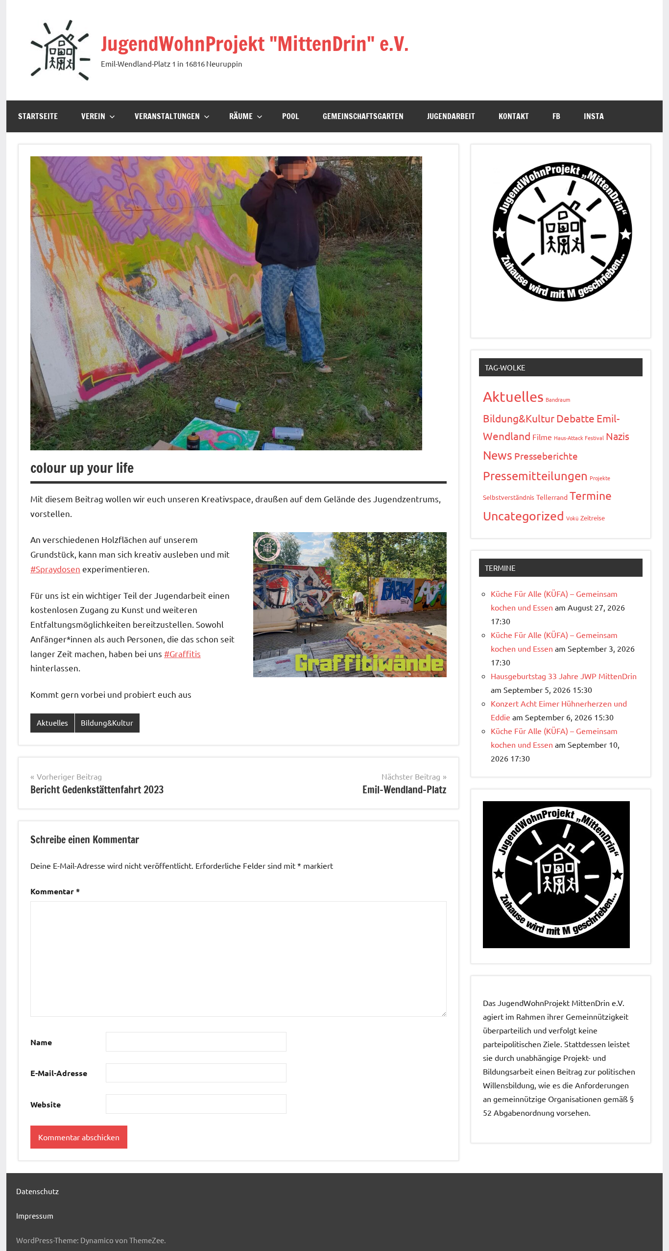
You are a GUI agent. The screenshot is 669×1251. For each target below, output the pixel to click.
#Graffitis (182, 653)
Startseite (38, 116)
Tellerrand (552, 496)
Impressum (34, 1215)
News (497, 455)
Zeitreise (592, 518)
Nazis (617, 436)
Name (41, 1042)
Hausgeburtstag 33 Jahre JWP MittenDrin (564, 676)
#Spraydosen (55, 569)
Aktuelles (52, 722)
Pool (290, 116)
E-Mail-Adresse (58, 1073)
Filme (542, 437)
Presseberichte (546, 456)
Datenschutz (37, 1191)
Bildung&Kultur (107, 722)
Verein (93, 116)
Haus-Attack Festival (579, 438)
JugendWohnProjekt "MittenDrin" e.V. (255, 43)
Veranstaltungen (167, 116)
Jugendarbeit (451, 116)
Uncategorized (523, 515)
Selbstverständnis (508, 497)
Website (45, 1104)
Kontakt (514, 116)
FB (556, 116)
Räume (241, 116)
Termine (591, 495)
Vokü (572, 518)
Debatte (575, 418)
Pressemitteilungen (535, 475)
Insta (594, 116)
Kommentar (55, 891)
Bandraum (558, 399)
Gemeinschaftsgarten (363, 116)
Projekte (600, 478)
